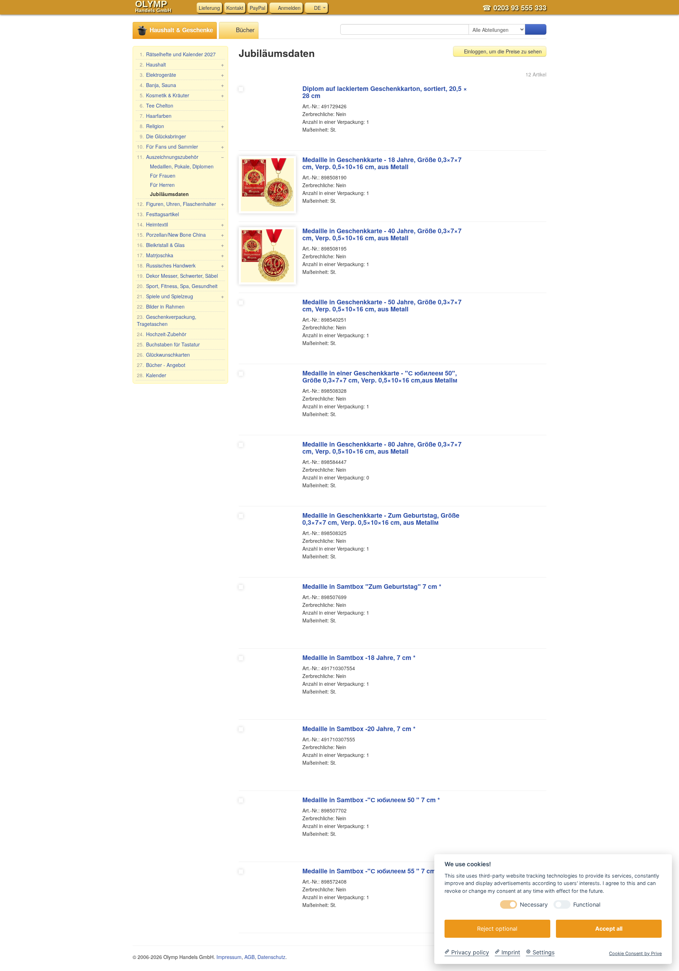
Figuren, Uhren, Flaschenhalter (180, 203)
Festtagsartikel (158, 214)
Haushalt (182, 64)
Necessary (534, 904)
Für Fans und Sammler (180, 146)
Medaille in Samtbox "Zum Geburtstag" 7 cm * (371, 586)
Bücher (244, 29)
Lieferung (209, 7)
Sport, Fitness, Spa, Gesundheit (177, 285)
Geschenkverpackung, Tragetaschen (166, 320)
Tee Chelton (156, 105)
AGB (249, 956)
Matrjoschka (180, 255)
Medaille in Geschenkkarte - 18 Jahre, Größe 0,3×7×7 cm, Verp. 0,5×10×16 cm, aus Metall (382, 163)
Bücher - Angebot (161, 364)
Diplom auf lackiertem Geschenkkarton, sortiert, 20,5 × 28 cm (384, 92)
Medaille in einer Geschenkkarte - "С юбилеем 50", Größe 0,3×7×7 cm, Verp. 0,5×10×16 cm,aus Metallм (379, 376)
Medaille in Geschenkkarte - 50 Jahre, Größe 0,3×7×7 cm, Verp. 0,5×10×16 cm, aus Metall (382, 305)
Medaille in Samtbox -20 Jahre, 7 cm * (359, 728)
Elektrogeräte (182, 74)
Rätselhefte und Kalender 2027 (178, 54)
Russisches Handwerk (180, 265)
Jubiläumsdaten (169, 193)
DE (317, 7)
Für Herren (162, 184)
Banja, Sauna (182, 84)
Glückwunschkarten (163, 354)
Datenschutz (271, 956)
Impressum (229, 956)
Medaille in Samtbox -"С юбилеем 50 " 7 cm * (371, 799)
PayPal (257, 7)
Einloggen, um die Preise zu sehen (502, 51)
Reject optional (497, 928)
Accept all (608, 928)
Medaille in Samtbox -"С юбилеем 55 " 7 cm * (371, 870)
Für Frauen (162, 175)
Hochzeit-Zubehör (161, 334)
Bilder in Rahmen (161, 306)
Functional (586, 904)
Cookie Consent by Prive (635, 953)
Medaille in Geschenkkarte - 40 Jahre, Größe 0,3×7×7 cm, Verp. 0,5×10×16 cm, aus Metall (382, 234)
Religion (182, 126)
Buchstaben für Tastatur (168, 344)
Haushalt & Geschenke (180, 29)
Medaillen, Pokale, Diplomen (182, 166)
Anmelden (289, 7)
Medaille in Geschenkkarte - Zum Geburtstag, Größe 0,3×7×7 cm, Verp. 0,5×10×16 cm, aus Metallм (380, 519)
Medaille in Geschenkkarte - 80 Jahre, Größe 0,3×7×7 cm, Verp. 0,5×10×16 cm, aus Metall (382, 447)
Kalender (151, 375)
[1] (535, 29)
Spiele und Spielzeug (180, 296)
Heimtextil (180, 224)
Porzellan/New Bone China (180, 234)
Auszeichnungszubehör (180, 156)
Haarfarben (156, 115)
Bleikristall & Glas (180, 244)
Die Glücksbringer (163, 136)
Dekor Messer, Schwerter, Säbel (177, 275)
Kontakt (234, 7)
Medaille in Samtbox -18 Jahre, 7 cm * (359, 657)
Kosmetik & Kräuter (182, 95)
